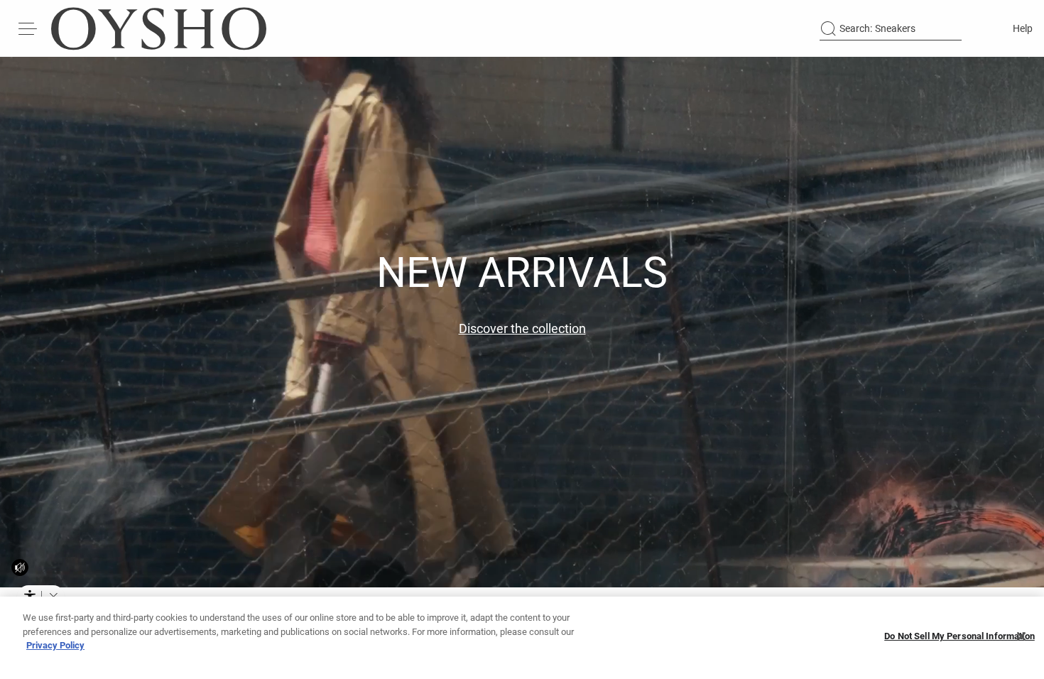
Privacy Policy (55, 645)
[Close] (1021, 636)
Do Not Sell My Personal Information (959, 636)
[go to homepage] (158, 28)
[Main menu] (28, 28)
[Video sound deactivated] (19, 567)
